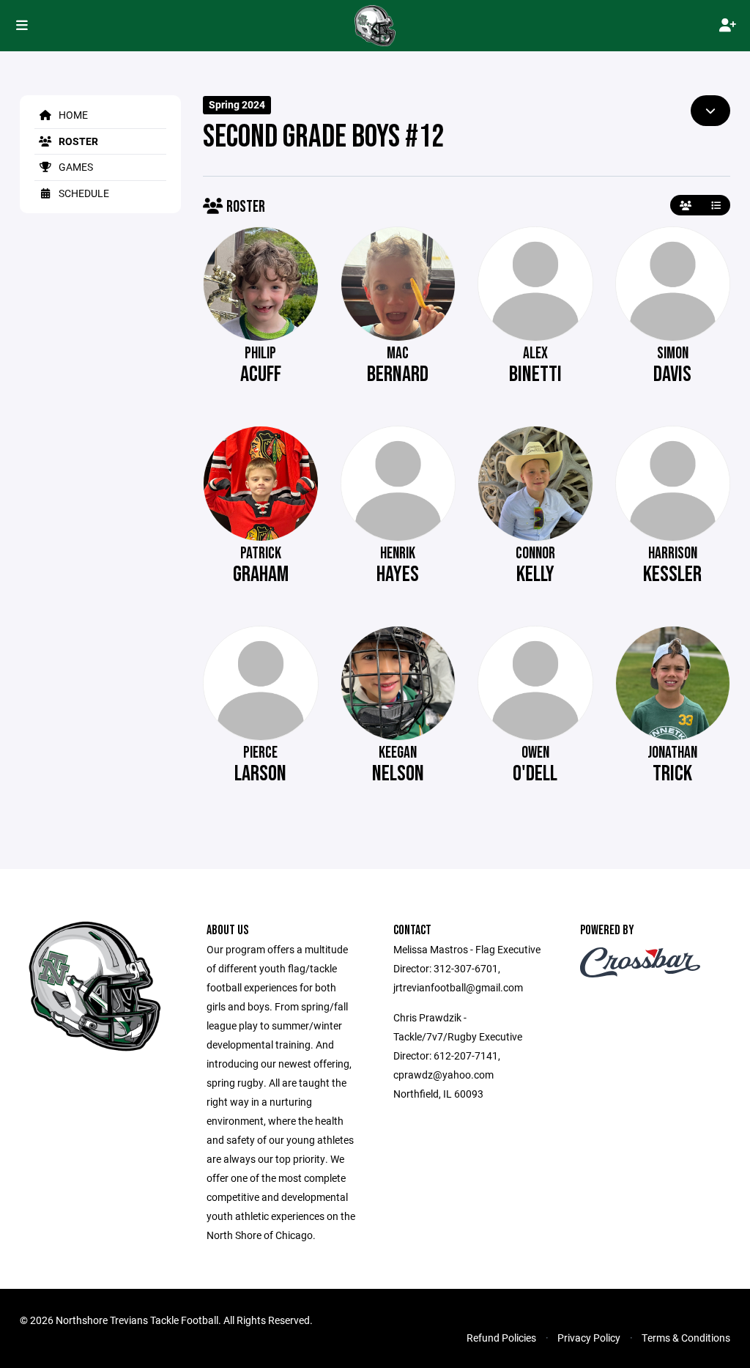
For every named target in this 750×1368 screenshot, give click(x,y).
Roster (77, 141)
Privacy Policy (588, 1338)
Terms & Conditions (686, 1338)
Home (72, 115)
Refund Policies (501, 1338)
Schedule (82, 193)
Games (74, 167)
